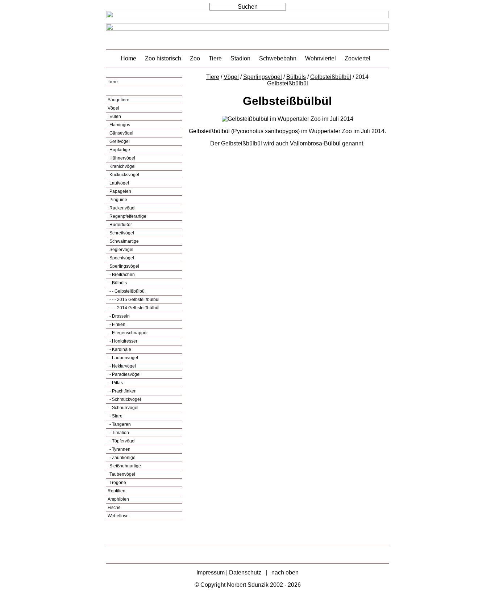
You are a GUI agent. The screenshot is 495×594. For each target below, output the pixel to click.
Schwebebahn (277, 58)
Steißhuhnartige (124, 465)
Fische (114, 507)
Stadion (240, 58)
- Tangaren (119, 424)
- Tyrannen (119, 449)
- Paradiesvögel (124, 374)
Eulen (114, 116)
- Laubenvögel (123, 357)
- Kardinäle (119, 349)
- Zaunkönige (122, 457)
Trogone (117, 482)
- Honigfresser (122, 341)
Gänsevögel (120, 133)
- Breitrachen (121, 274)
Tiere (215, 58)
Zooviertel (357, 58)
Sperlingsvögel (123, 266)
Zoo (195, 58)
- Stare (115, 416)
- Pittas (115, 382)
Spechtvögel (121, 257)
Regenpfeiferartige (127, 216)
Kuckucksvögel (123, 174)
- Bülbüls (117, 282)
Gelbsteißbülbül (330, 77)
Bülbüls (296, 77)
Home (128, 58)
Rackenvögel (122, 208)
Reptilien (116, 490)
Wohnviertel (320, 58)
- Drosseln (119, 316)
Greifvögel (119, 141)
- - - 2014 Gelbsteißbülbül (133, 307)
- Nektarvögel (122, 366)
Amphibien (118, 499)
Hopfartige (119, 149)
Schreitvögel (121, 233)
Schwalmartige (123, 241)
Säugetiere (118, 99)
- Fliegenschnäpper (128, 332)
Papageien (119, 191)
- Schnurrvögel (123, 407)
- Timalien (118, 432)
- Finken (116, 324)
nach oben (285, 572)
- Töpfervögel (122, 441)
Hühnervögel (121, 158)
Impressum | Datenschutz (228, 572)
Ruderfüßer (120, 224)
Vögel (113, 108)
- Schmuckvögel (124, 399)
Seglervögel (120, 249)
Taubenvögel (121, 474)
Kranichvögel (122, 166)
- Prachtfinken (122, 391)
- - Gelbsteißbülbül (127, 291)
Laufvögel (118, 183)
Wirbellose (118, 515)
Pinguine (117, 199)
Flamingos (119, 124)
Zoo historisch (163, 58)
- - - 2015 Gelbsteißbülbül (133, 299)
